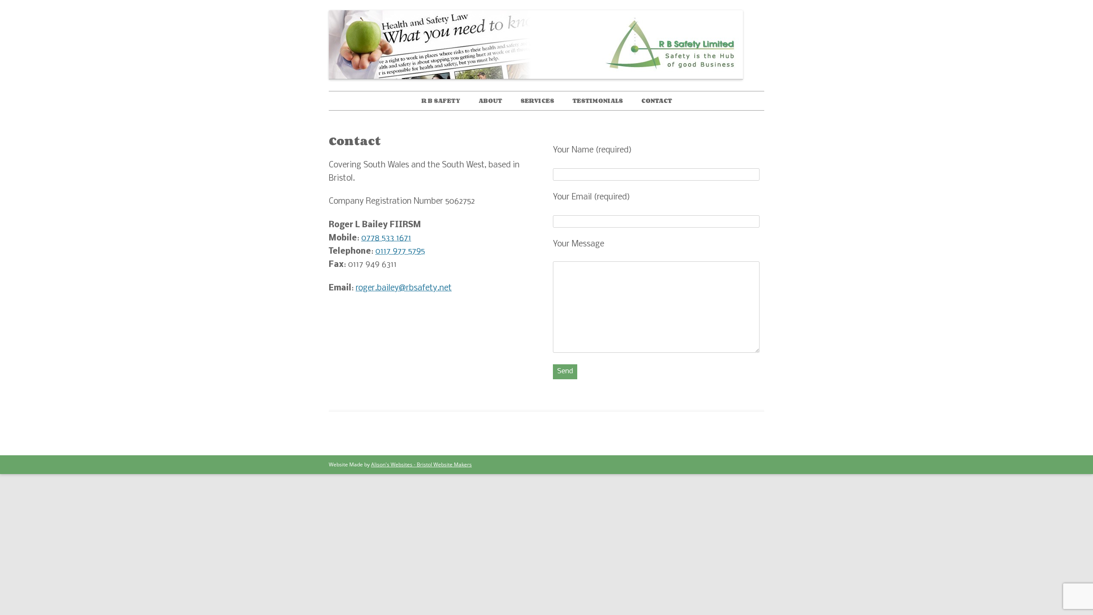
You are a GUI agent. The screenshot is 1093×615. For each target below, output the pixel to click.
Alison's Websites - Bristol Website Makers (421, 464)
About (490, 100)
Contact (656, 100)
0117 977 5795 (400, 251)
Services (537, 100)
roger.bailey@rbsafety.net (404, 288)
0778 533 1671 (386, 238)
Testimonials (598, 100)
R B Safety (440, 100)
